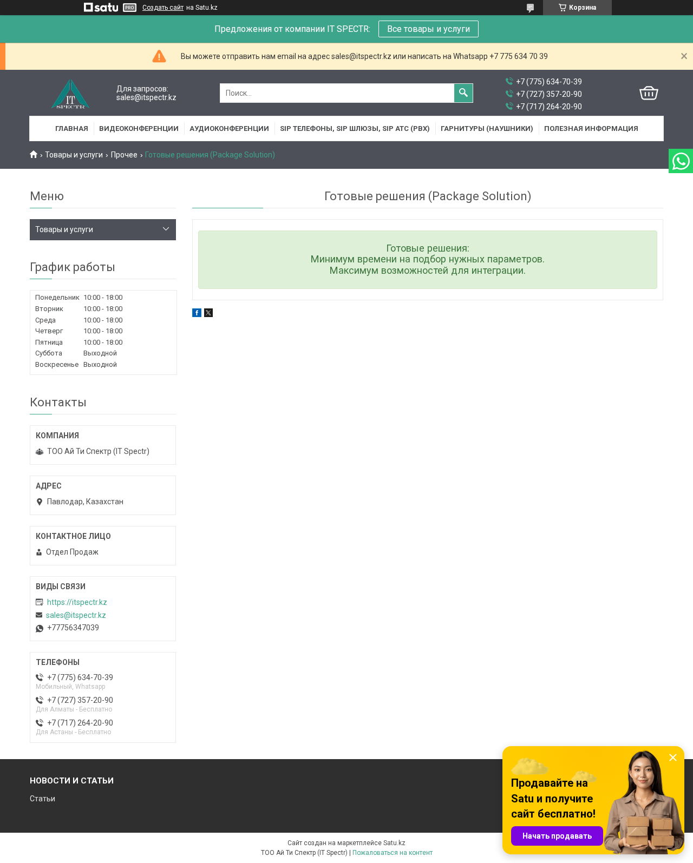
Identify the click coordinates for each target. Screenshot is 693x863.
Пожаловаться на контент (392, 853)
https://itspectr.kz (77, 602)
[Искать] (463, 93)
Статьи (42, 798)
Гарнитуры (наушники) (487, 128)
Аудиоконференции (229, 128)
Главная (71, 128)
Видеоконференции (139, 128)
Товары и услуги (74, 154)
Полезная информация (591, 128)
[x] (208, 314)
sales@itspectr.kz (76, 615)
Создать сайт (163, 7)
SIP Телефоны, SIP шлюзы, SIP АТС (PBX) (355, 128)
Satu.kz (394, 843)
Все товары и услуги (428, 29)
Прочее (124, 154)
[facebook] (196, 314)
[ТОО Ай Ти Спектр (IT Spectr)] (70, 93)
